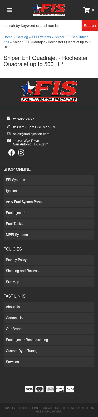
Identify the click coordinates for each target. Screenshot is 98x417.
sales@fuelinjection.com (31, 133)
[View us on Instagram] (21, 153)
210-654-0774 (23, 119)
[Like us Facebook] (11, 153)
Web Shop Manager (49, 411)
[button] (49, 25)
